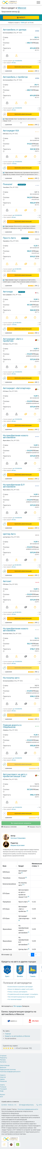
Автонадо (8, 291)
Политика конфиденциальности (10, 1071)
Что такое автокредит (15, 999)
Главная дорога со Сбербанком (12, 726)
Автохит (7, 581)
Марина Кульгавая (18, 845)
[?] (3, 39)
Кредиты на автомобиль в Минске (17, 1036)
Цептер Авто (9, 534)
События (3, 1077)
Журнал (2, 1094)
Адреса (2, 1079)
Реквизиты (3, 1058)
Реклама (3, 1060)
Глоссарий (3, 1089)
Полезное (3, 1087)
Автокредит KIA (11, 130)
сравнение (8, 71)
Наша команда (4, 1065)
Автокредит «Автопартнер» (17, 388)
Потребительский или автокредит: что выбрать (23, 994)
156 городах (17, 1006)
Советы (2, 1085)
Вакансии (3, 1067)
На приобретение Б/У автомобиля (14, 486)
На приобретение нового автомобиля (15, 436)
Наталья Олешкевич (18, 838)
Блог (1, 1096)
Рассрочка (3, 1081)
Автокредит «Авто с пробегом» (13, 340)
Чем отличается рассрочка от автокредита (21, 997)
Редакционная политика (8, 1069)
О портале (3, 1055)
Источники (5, 955)
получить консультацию (23, 67)
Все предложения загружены (21, 823)
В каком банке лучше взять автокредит (20, 986)
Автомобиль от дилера (14, 29)
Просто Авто (9, 238)
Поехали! (7, 184)
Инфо (2, 1091)
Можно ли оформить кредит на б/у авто (20, 989)
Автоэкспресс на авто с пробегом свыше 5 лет (15, 775)
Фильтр (22, 17)
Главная (8, 1034)
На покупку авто (11, 678)
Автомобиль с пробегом (15, 77)
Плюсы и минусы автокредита (17, 992)
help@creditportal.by (27, 1105)
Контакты (3, 1062)
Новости (2, 1075)
